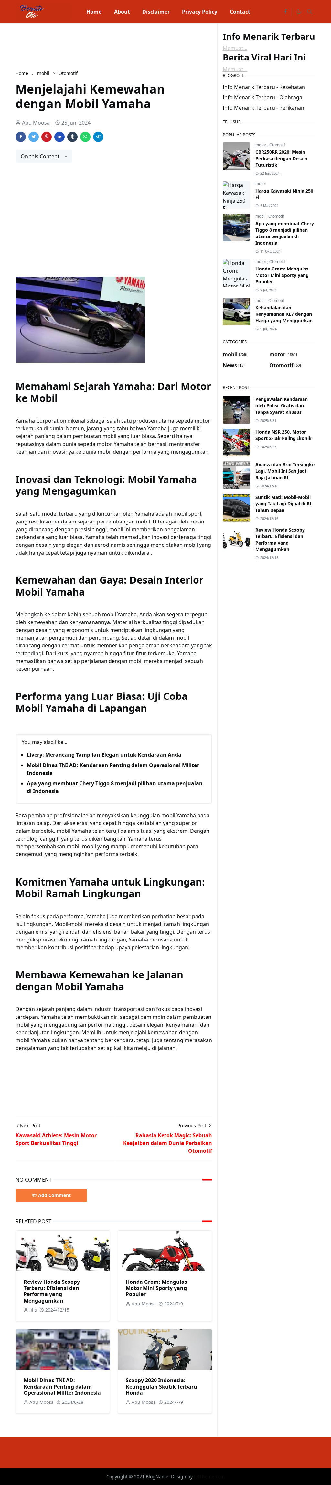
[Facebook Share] (21, 137)
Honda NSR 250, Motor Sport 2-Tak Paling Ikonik (283, 435)
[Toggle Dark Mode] (299, 11)
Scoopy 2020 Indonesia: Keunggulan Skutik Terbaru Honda (161, 1386)
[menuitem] (94, 11)
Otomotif (277, 145)
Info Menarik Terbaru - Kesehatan (264, 87)
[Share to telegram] (98, 137)
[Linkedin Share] (59, 137)
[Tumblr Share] (72, 137)
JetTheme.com (209, 1476)
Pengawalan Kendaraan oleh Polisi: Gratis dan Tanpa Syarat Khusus (281, 405)
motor (261, 145)
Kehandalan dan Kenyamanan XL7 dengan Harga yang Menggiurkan (284, 314)
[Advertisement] (133, 45)
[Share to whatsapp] (85, 137)
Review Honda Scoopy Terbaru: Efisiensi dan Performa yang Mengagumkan (52, 1291)
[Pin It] (46, 137)
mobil (260, 216)
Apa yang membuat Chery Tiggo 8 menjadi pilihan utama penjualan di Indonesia (284, 233)
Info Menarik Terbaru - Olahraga (262, 97)
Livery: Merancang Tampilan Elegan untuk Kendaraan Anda (104, 754)
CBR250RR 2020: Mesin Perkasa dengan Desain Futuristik (281, 158)
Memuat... (235, 48)
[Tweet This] (33, 137)
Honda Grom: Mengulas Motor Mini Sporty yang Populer (156, 1288)
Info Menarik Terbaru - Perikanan (263, 107)
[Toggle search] (309, 11)
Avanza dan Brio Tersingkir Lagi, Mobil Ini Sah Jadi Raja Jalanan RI (285, 470)
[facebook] (285, 12)
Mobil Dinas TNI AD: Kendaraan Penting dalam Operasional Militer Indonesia (62, 1386)
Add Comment (54, 1195)
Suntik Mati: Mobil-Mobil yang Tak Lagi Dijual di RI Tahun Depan (283, 503)
